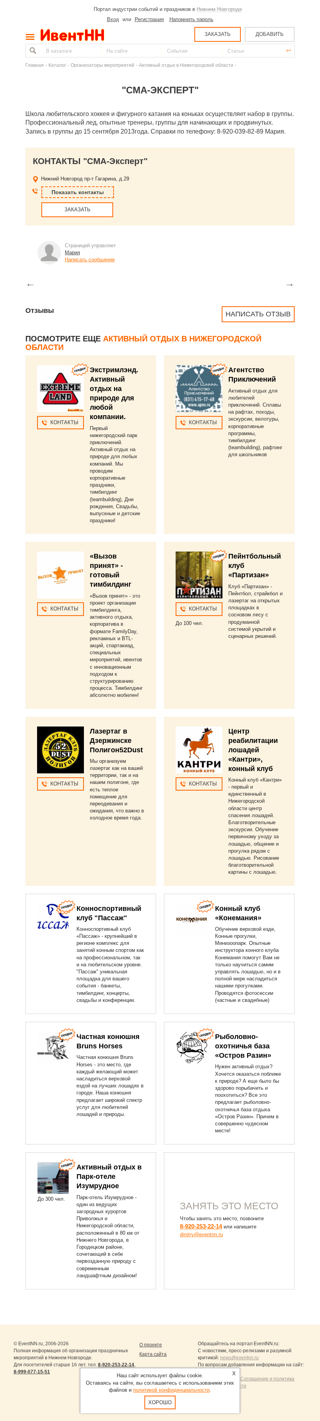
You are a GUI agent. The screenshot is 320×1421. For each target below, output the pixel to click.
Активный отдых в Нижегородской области (186, 65)
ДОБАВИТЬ (270, 34)
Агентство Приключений (252, 374)
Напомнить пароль (191, 19)
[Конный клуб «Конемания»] (191, 919)
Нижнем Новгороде (219, 9)
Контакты (64, 422)
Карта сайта (153, 1354)
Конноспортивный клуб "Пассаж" (108, 913)
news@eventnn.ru (239, 1357)
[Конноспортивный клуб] (53, 919)
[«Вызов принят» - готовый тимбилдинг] (60, 575)
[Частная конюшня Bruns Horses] (53, 1047)
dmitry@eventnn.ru (201, 1234)
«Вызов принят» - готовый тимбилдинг (111, 570)
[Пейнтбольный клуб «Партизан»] (199, 575)
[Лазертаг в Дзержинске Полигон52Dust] (60, 750)
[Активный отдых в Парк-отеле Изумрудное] (53, 1178)
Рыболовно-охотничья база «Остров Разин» (243, 1046)
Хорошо (160, 1402)
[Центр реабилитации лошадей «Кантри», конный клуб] (199, 750)
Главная (34, 65)
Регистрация (149, 19)
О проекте (150, 1345)
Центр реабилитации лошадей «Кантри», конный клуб (253, 750)
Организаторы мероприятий (102, 65)
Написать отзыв (258, 314)
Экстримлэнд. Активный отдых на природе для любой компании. (114, 393)
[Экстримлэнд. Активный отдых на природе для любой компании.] (60, 388)
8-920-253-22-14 (201, 1226)
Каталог (57, 65)
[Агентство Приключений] (199, 388)
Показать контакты (78, 192)
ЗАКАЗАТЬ (217, 34)
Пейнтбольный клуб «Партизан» (254, 565)
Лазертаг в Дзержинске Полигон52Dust (116, 740)
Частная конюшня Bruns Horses (108, 1041)
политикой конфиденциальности (171, 1390)
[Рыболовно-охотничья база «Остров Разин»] (191, 1047)
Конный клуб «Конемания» (238, 913)
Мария (72, 252)
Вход (113, 19)
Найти (32, 50)
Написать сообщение (90, 259)
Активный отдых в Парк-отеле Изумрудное (109, 1176)
